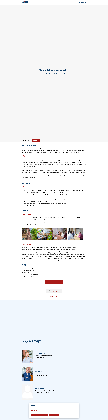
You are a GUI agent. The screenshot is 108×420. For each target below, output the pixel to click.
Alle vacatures (82, 2)
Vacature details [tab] (26, 140)
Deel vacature (54, 296)
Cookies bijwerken (54, 291)
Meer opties (34, 410)
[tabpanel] (54, 221)
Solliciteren (54, 282)
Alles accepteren (54, 415)
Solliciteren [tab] (36, 140)
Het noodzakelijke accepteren (39, 415)
